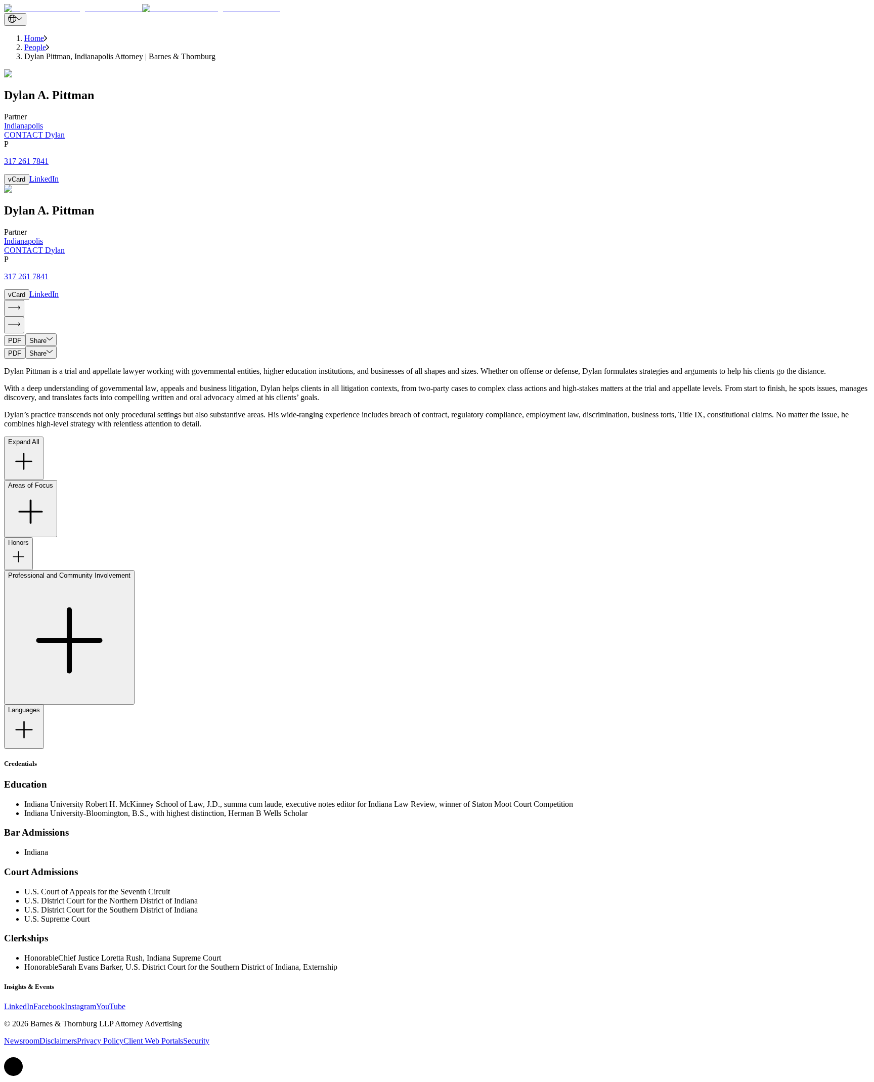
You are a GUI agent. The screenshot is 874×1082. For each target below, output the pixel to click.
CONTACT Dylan (34, 135)
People (35, 47)
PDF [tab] (14, 340)
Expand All (23, 442)
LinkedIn (44, 179)
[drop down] (15, 19)
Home (34, 38)
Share (38, 340)
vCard (16, 179)
